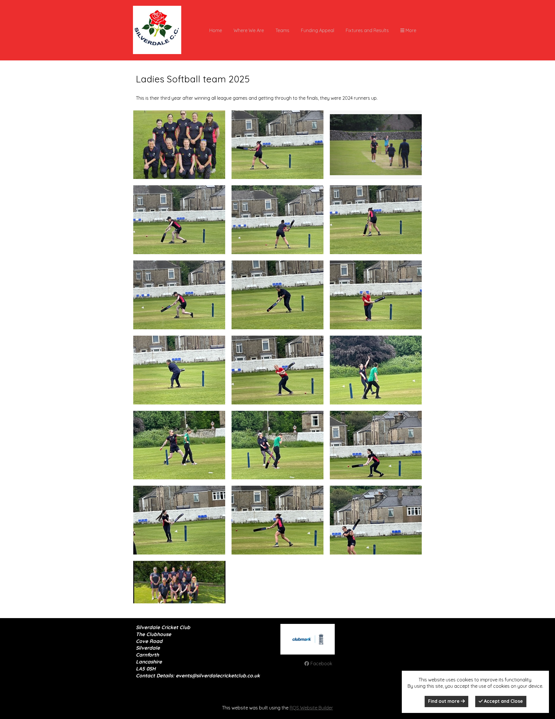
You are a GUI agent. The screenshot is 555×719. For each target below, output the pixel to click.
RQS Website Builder (311, 708)
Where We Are (249, 30)
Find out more (444, 701)
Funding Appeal (317, 30)
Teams (282, 30)
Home (215, 30)
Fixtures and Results (367, 30)
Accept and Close (503, 701)
